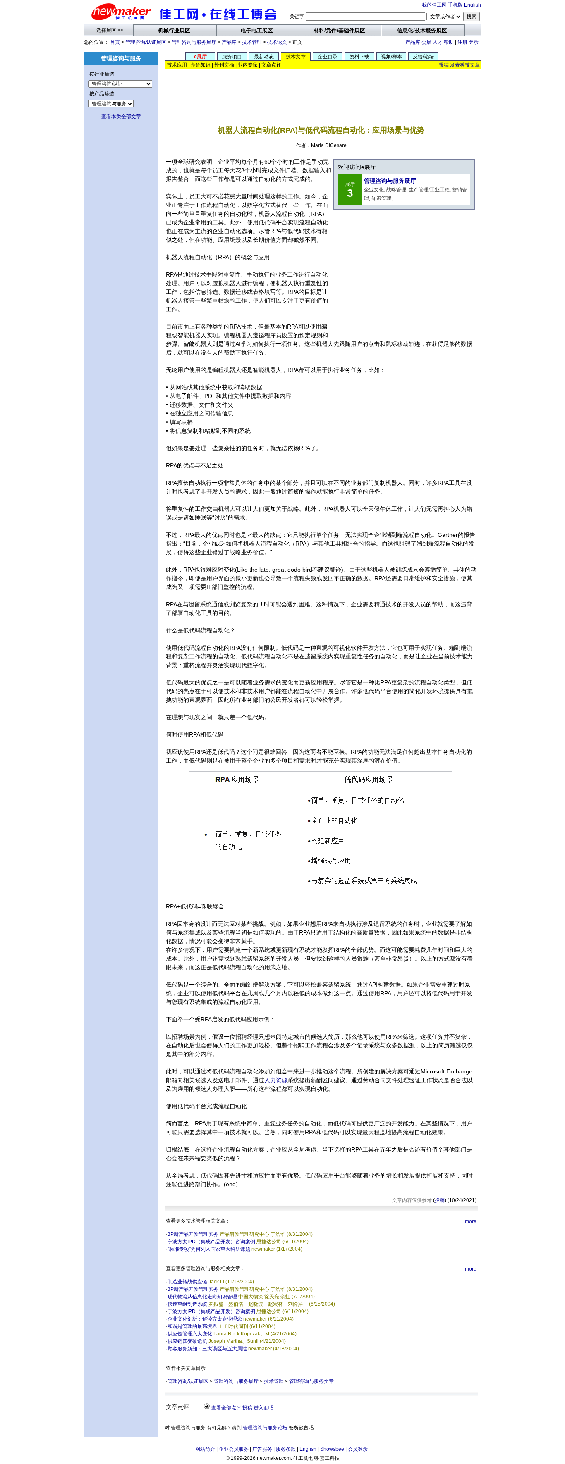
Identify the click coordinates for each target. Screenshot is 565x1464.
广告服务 (262, 1449)
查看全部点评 (226, 1408)
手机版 (455, 5)
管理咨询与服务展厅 (194, 42)
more (470, 1221)
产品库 (229, 42)
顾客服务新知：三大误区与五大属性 (207, 1349)
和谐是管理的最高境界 (192, 1326)
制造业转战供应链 (187, 1282)
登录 (474, 42)
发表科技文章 (465, 65)
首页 (115, 42)
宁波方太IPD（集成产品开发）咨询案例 (211, 1242)
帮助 (449, 42)
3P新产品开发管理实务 (193, 1234)
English (472, 5)
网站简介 (205, 1449)
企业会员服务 (234, 1449)
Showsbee (332, 1449)
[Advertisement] (323, 91)
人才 (438, 42)
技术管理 (252, 42)
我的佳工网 (434, 5)
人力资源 (275, 1080)
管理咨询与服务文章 (311, 1381)
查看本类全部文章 (121, 116)
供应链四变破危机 (187, 1341)
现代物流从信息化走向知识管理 (202, 1296)
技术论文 (277, 42)
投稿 (444, 65)
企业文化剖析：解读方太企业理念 (205, 1319)
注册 (462, 42)
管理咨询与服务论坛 (265, 1428)
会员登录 (358, 1449)
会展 (426, 42)
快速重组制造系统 (187, 1304)
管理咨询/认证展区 (145, 42)
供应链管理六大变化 (190, 1334)
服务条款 (286, 1449)
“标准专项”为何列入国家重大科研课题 (209, 1249)
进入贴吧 (263, 1408)
